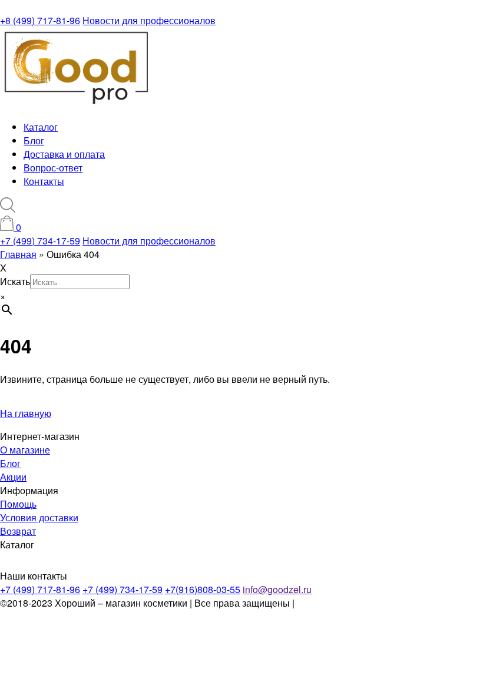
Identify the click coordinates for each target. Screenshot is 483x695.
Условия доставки (39, 517)
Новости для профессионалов (149, 20)
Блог (34, 140)
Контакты (44, 181)
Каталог (41, 127)
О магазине (25, 449)
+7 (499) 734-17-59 (40, 240)
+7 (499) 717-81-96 (40, 589)
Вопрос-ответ (53, 167)
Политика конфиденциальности (366, 603)
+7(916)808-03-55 (202, 589)
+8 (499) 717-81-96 (40, 20)
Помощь (18, 504)
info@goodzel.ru (277, 589)
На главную (25, 413)
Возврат (18, 531)
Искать (15, 281)
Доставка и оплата (64, 154)
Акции (13, 477)
